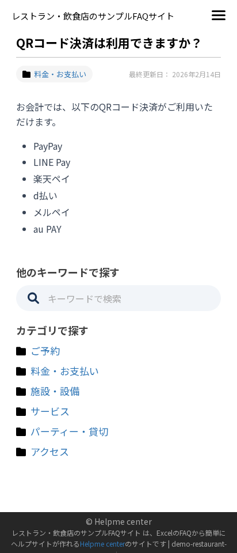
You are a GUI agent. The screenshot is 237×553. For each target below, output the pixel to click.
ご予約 (45, 350)
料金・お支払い (60, 74)
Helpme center (102, 543)
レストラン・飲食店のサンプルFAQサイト (93, 16)
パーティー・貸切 (69, 431)
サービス (50, 411)
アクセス (49, 451)
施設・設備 (54, 391)
